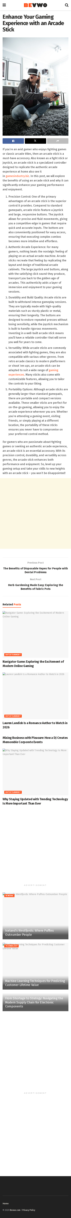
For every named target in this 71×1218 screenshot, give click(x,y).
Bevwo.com (15, 1210)
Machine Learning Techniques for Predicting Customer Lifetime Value (35, 983)
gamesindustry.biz (17, 176)
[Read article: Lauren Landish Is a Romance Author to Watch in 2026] (35, 695)
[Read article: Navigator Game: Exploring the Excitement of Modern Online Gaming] (35, 634)
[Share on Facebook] (13, 141)
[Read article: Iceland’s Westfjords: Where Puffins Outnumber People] (35, 915)
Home (6, 1203)
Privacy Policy (28, 1210)
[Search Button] (66, 5)
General (9, 896)
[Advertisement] (35, 513)
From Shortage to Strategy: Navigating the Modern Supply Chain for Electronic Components (34, 1002)
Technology (11, 946)
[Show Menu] (4, 5)
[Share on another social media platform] (57, 141)
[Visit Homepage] (35, 5)
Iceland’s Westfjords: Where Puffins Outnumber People (29, 932)
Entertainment (13, 655)
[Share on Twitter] (35, 141)
